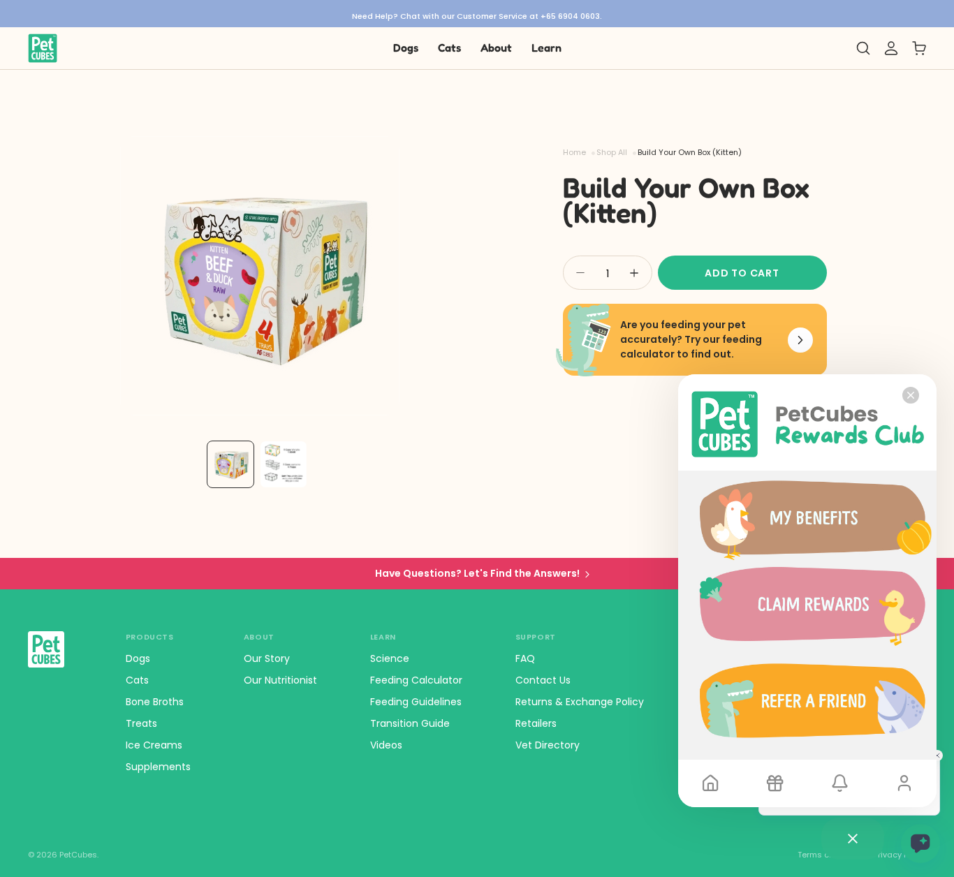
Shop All (611, 152)
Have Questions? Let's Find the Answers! (477, 573)
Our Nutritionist (280, 680)
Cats (137, 680)
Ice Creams (154, 745)
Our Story (267, 658)
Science (389, 658)
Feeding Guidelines (416, 702)
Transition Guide (410, 723)
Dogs (138, 658)
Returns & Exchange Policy (579, 702)
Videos (386, 745)
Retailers (536, 723)
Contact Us (543, 680)
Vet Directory (547, 745)
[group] (477, 13)
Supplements (158, 767)
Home (574, 152)
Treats (141, 723)
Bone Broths (155, 702)
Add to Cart (742, 273)
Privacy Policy (900, 855)
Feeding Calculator (416, 680)
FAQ (525, 658)
